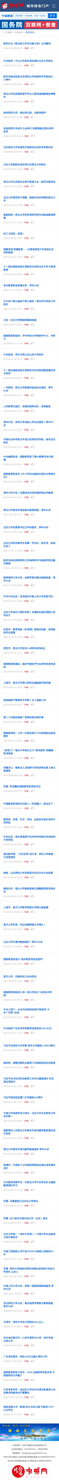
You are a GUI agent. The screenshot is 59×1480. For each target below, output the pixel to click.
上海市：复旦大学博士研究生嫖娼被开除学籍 (27, 683)
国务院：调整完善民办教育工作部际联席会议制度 (29, 1063)
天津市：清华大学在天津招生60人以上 (23, 1322)
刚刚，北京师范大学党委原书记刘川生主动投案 (28, 873)
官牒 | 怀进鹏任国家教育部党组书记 (22, 786)
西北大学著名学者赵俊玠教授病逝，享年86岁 (27, 510)
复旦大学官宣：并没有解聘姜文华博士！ (24, 924)
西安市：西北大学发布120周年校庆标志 (24, 648)
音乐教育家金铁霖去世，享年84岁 (21, 285)
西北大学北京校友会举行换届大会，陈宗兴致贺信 (29, 182)
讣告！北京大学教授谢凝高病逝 (20, 320)
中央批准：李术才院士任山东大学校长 (23, 354)
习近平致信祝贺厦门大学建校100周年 (23, 1097)
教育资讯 (30, 32)
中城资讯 (18, 32)
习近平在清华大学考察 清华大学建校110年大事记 (29, 1045)
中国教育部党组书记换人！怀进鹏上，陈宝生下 (28, 803)
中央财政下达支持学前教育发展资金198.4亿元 (27, 1028)
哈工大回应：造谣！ (14, 233)
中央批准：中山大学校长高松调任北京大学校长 (28, 61)
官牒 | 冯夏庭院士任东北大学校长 (20, 1201)
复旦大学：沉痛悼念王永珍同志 (20, 976)
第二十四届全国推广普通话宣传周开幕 (23, 717)
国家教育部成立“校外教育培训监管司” (23, 959)
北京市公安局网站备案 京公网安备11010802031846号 (29, 1461)
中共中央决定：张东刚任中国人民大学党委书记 (28, 596)
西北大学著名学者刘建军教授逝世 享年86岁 (26, 1149)
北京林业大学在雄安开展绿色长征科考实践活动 (28, 147)
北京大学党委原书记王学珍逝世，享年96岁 (25, 527)
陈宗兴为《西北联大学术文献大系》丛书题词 (27, 43)
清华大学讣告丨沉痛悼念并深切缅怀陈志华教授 (28, 493)
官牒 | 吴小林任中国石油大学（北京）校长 (25, 1218)
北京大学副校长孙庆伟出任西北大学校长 (24, 164)
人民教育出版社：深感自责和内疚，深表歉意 (27, 406)
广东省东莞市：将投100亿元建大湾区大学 (25, 1356)
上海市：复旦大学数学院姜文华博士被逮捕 (25, 907)
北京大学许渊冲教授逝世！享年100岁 (23, 942)
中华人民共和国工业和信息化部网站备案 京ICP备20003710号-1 (29, 1457)
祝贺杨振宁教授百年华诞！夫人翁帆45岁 (24, 700)
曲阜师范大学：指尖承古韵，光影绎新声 (24, 112)
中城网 (8, 32)
